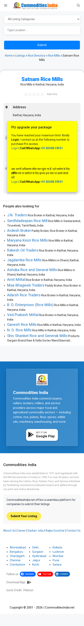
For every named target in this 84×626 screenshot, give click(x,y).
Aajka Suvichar (55, 530)
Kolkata (57, 547)
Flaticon (28, 590)
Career (21, 530)
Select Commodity (42, 19)
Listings (20, 55)
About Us (9, 530)
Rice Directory (36, 55)
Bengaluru (16, 551)
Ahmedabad (18, 547)
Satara (57, 564)
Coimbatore (17, 564)
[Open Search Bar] (78, 6)
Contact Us (73, 530)
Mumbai (58, 556)
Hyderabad (39, 556)
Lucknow (58, 551)
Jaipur (36, 560)
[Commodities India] (36, 5)
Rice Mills (54, 55)
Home (9, 55)
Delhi (35, 547)
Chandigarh (17, 556)
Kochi (35, 564)
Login (14, 148)
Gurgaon (37, 551)
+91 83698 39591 (51, 148)
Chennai (15, 560)
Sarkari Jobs (36, 530)
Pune (56, 560)
